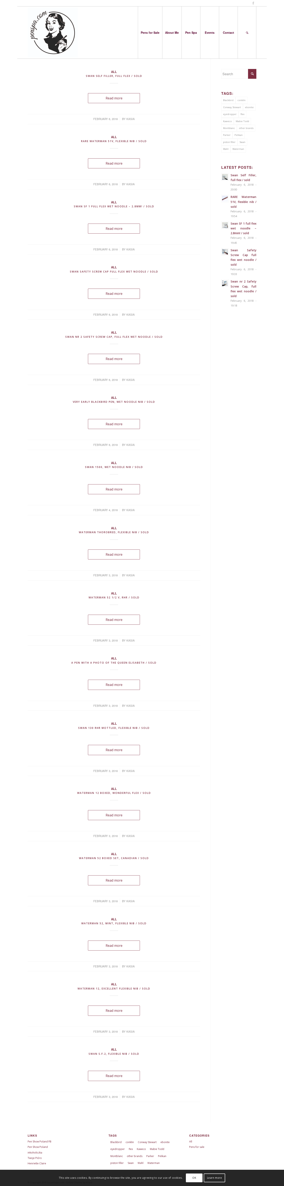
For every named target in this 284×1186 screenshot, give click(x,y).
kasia (130, 119)
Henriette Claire (37, 1163)
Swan (242, 142)
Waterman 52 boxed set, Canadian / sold (114, 858)
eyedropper (230, 114)
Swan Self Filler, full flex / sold (114, 76)
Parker (227, 134)
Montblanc (229, 128)
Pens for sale (196, 1147)
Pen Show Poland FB (39, 1141)
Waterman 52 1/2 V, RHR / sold (114, 597)
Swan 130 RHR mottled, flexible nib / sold (114, 728)
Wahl (225, 148)
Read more (114, 98)
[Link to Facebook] (253, 3)
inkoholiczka (35, 1152)
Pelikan (239, 134)
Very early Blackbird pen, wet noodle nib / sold (114, 402)
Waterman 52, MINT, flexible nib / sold (114, 923)
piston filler (229, 142)
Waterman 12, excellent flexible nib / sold (114, 988)
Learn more (214, 1178)
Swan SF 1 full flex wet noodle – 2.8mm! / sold (114, 206)
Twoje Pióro (35, 1158)
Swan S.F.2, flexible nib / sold (114, 1054)
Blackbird (228, 100)
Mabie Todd (242, 121)
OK (194, 1178)
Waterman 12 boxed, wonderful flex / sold (114, 793)
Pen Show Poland (38, 1147)
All (114, 72)
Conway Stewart (232, 107)
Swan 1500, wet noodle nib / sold (114, 467)
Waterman (238, 148)
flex (242, 114)
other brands (246, 128)
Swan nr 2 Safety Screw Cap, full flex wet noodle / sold (114, 337)
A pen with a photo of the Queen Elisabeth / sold (114, 662)
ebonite (249, 107)
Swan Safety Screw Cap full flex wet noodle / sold (114, 271)
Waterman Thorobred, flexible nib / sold (114, 532)
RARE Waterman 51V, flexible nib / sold (114, 141)
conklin (241, 100)
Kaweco (227, 121)
